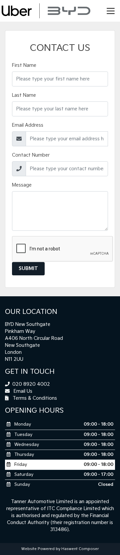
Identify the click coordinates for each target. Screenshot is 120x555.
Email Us (22, 391)
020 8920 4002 (30, 384)
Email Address (27, 125)
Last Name (24, 95)
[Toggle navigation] (110, 11)
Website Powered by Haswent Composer (60, 549)
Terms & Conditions (34, 398)
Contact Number (31, 155)
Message (22, 185)
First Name (24, 65)
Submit (28, 268)
